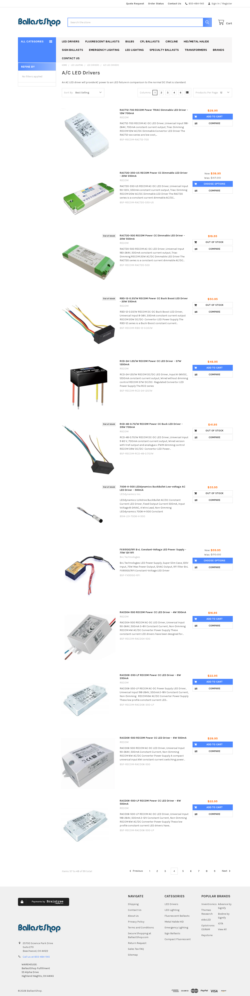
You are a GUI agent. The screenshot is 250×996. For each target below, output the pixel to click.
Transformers (196, 50)
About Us (133, 915)
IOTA (220, 923)
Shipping (133, 904)
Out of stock (214, 242)
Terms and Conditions (141, 927)
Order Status (156, 3)
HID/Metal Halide (196, 41)
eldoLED (206, 919)
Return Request (137, 943)
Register (227, 3)
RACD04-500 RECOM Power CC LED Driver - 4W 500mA (153, 612)
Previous (137, 871)
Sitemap (133, 954)
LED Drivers (70, 41)
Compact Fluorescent (178, 939)
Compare (214, 123)
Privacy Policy (136, 921)
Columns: (145, 92)
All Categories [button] (32, 41)
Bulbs (129, 41)
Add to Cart (214, 116)
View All (222, 929)
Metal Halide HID (174, 921)
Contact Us (174, 3)
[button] (94, 904)
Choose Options (214, 183)
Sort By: (68, 92)
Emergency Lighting (104, 50)
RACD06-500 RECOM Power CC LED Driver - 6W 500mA (153, 737)
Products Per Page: (206, 92)
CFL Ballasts (150, 41)
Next (225, 871)
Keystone (206, 935)
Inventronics (209, 904)
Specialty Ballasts (164, 50)
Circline (171, 41)
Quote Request (135, 3)
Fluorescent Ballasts (102, 41)
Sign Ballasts (72, 50)
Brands (218, 50)
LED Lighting (134, 50)
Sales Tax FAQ (136, 948)
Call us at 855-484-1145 (36, 956)
